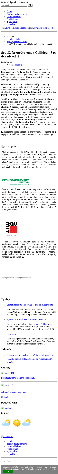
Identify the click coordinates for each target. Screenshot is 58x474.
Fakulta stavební (8, 378)
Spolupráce (12, 21)
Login (9, 461)
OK (30, 5)
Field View (12, 334)
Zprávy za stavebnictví (17, 14)
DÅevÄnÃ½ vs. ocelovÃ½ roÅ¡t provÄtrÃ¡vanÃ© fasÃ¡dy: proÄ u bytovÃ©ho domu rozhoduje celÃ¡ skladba (30, 358)
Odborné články (14, 16)
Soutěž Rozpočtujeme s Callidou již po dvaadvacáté (30, 305)
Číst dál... (5, 397)
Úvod (9, 11)
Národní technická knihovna (14, 392)
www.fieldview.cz (43, 324)
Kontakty (11, 24)
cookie (21, 469)
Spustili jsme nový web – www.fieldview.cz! (27, 319)
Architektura (12, 19)
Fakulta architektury (26, 378)
